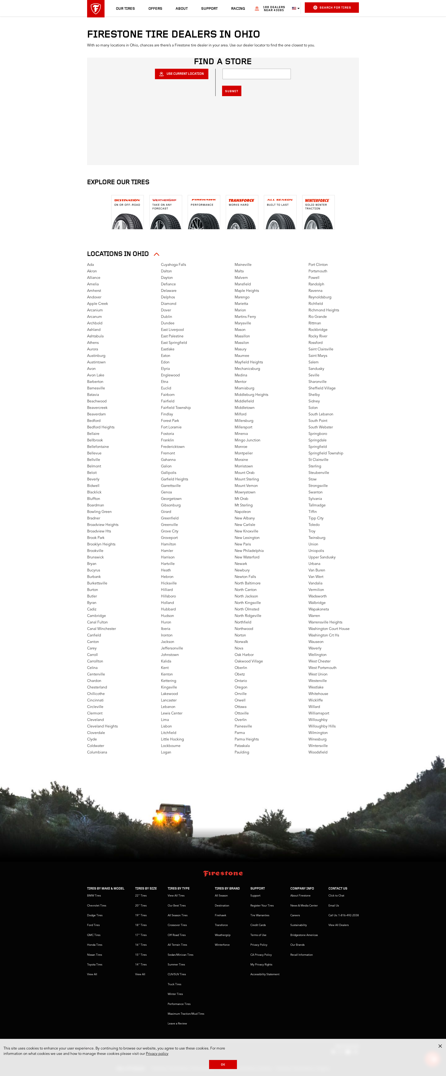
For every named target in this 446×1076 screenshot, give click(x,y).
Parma (240, 733)
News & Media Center (304, 905)
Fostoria (167, 434)
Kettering (168, 681)
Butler (92, 596)
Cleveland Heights (102, 726)
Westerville (317, 681)
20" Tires (141, 905)
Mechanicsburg (247, 369)
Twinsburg (316, 538)
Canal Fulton (97, 622)
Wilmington (318, 733)
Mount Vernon (246, 486)
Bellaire (93, 434)
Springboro (317, 434)
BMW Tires (94, 895)
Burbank (94, 577)
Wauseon (316, 642)
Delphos (168, 297)
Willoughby (318, 720)
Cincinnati (95, 700)
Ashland (94, 330)
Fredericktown (173, 447)
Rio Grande (317, 317)
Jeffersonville (172, 648)
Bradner (93, 518)
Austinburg (96, 356)
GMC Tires (93, 935)
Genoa (166, 492)
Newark (241, 564)
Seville (313, 375)
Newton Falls (245, 577)
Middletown (245, 408)
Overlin (241, 720)
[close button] (440, 1046)
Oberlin (241, 668)
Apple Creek (97, 304)
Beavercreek (97, 408)
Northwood (244, 629)
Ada (90, 265)
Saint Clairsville (320, 349)
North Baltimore (248, 583)
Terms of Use (258, 935)
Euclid (166, 388)
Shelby (314, 395)
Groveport (169, 538)
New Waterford (247, 557)
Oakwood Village (249, 661)
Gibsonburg (171, 505)
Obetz (240, 674)
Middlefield (244, 401)
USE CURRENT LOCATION (185, 74)
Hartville (168, 564)
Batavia (93, 395)
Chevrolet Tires (96, 905)
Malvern (241, 278)
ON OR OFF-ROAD (127, 205)
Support (209, 9)
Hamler (167, 551)
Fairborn (168, 395)
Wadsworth (317, 596)
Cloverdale (96, 733)
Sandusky (316, 369)
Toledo (314, 525)
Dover (166, 310)
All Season (221, 895)
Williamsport (318, 713)
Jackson (167, 642)
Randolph (316, 284)
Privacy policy (157, 1054)
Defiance (168, 284)
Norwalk (241, 642)
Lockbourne (170, 746)
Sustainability (298, 925)
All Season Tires (177, 915)
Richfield (315, 304)
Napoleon (243, 512)
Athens (93, 343)
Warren (314, 616)
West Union (318, 674)
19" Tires (141, 915)
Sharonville (317, 382)
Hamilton (168, 544)
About (182, 9)
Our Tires (125, 9)
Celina (92, 668)
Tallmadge (317, 505)
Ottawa (240, 707)
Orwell (240, 700)
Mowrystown (245, 492)
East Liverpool (172, 330)
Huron (166, 622)
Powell (313, 278)
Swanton (315, 492)
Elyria (165, 369)
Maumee (242, 356)
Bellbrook (95, 440)
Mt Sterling (244, 505)
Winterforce (222, 945)
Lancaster (169, 700)
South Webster (320, 427)
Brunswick (95, 557)
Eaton (165, 356)
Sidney (314, 401)
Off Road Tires (177, 935)
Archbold (94, 323)
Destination (222, 905)
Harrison (168, 557)
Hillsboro (168, 596)
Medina (241, 375)
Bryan (91, 564)
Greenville (169, 525)
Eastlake (167, 349)
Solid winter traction (316, 207)
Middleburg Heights (251, 395)
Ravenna (315, 291)
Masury (240, 349)
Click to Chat (336, 895)
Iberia (165, 629)
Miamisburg (244, 388)
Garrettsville (171, 486)
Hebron (167, 577)
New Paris (243, 544)
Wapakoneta (318, 609)
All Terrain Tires (177, 945)
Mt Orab (241, 499)
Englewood (170, 375)
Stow (312, 479)
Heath (166, 570)
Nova (239, 648)
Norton (240, 635)
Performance (202, 205)
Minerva (241, 434)
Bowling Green (99, 512)
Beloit (92, 473)
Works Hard (239, 205)
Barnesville (96, 388)
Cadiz (91, 609)
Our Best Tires (177, 905)
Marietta (241, 304)
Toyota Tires (94, 964)
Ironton (167, 635)
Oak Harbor (244, 655)
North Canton (246, 590)
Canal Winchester (101, 629)
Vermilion (316, 590)
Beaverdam (96, 414)
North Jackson (246, 596)
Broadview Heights (102, 525)
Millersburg (244, 421)
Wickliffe (315, 700)
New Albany (245, 518)
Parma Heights (247, 739)
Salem (313, 362)
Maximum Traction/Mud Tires (186, 1014)
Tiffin (312, 512)
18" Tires (141, 925)
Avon (91, 369)
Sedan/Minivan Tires (180, 955)
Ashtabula (95, 336)
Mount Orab (245, 473)
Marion (240, 310)
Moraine (241, 460)
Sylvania (315, 499)
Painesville (243, 726)
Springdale (317, 440)
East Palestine (172, 336)
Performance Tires (179, 1004)
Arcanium (95, 310)
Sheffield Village (322, 388)
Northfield (243, 622)
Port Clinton (318, 265)
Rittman (314, 323)
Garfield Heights (174, 479)
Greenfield (170, 518)
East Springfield (174, 343)
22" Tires (141, 895)
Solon (313, 408)
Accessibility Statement (264, 974)
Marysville (243, 323)
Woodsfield (318, 752)
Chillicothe (96, 694)
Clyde (92, 739)
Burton (92, 590)
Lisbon (166, 726)
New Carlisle (245, 525)
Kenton (167, 674)
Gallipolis (168, 473)
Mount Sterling (247, 479)
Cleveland (95, 720)
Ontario (241, 681)
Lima (165, 720)
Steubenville (318, 473)
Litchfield (168, 733)
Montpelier (244, 453)
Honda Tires (94, 945)
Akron (92, 271)
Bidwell (93, 486)
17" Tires (141, 935)
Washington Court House (329, 629)
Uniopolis (316, 551)
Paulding (242, 752)
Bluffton (93, 499)
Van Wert (315, 577)
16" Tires (141, 945)
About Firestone (300, 895)
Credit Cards (258, 925)
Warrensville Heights (325, 622)
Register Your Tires (262, 905)
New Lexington (247, 538)
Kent (165, 668)
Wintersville (318, 746)
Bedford (94, 421)
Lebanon (168, 707)
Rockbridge (318, 330)
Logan (166, 752)
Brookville (95, 551)
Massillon (242, 336)
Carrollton (95, 661)
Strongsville (318, 486)
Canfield (94, 635)
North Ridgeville (248, 616)
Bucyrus (93, 570)
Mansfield (243, 284)
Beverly (93, 479)
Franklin (167, 440)
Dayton (167, 278)
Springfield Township (325, 453)
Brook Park (96, 538)
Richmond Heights (323, 310)
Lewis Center (171, 713)
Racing (238, 9)
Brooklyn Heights (101, 544)
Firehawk (220, 915)
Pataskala (242, 746)
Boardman (95, 505)
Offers (155, 9)
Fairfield (167, 401)
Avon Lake (95, 375)
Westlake (316, 687)
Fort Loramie (171, 427)
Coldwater (95, 746)
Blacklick (94, 492)
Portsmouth (317, 271)
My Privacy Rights (261, 964)
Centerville (96, 674)
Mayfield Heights (249, 362)
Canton (93, 642)
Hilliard (167, 590)
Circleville (95, 707)
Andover (94, 297)
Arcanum (94, 317)
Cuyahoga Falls (173, 265)
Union (313, 544)
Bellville (93, 460)
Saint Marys (317, 356)
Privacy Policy (258, 945)
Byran (91, 603)
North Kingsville (248, 603)
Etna (164, 382)
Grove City (169, 531)
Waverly (314, 648)
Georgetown (171, 499)
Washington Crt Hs (323, 635)
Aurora (92, 349)
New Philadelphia (249, 551)
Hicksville (169, 583)
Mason (240, 330)
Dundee (167, 323)
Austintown (96, 362)
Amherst (94, 291)
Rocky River (317, 336)
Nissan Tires (94, 955)
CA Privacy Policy (261, 955)
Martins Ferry (245, 317)
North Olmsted (247, 609)
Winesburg (317, 739)
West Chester (319, 661)
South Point (317, 421)
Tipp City (316, 518)
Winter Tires (175, 994)
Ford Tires (93, 925)
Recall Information (301, 955)
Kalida (166, 661)
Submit (231, 91)
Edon (165, 362)
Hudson (167, 616)
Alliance (93, 278)
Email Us (333, 905)
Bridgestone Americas (304, 935)
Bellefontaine (98, 447)
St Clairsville (318, 460)
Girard (166, 512)
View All (92, 974)
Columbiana (97, 752)
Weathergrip (222, 935)
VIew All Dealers (338, 925)
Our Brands (297, 945)
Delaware (169, 291)
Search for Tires (335, 7)
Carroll (92, 655)
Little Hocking (172, 739)
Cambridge (96, 616)
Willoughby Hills (322, 726)
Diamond (168, 304)
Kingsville (169, 687)
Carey (92, 648)
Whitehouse (318, 694)
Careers (295, 915)
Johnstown (170, 655)
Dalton (166, 271)
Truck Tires (174, 984)
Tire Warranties (259, 915)
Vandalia (315, 583)
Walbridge (317, 603)
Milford (240, 414)
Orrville (241, 694)
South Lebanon (320, 414)
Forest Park (170, 421)
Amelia (93, 284)
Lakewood (169, 694)
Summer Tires (176, 964)
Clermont (94, 713)
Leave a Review (177, 1023)
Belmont (94, 466)
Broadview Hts (99, 531)
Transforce (221, 925)
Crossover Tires (177, 925)
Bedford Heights (101, 427)
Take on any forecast (162, 207)
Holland (167, 603)
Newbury (242, 570)
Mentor (240, 382)
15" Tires (141, 955)
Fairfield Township (176, 408)
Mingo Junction (247, 440)
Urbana (314, 564)
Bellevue (94, 453)
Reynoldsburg (319, 297)
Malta (239, 271)
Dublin (166, 317)
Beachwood (97, 401)
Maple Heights (247, 291)
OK (223, 1064)
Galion (166, 466)
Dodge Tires (94, 915)
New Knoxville (246, 531)
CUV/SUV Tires (177, 974)
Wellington (317, 655)
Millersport (243, 427)
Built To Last (278, 205)
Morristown (244, 466)
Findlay (167, 414)
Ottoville (242, 713)
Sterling (314, 466)
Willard (314, 707)
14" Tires (141, 964)
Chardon (94, 681)
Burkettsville (97, 583)
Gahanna (168, 460)
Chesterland (97, 687)
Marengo (242, 297)
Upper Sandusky (322, 557)
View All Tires (176, 895)
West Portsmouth (322, 668)
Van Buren (316, 570)
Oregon (241, 687)
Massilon (242, 343)
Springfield (317, 447)
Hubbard (168, 609)
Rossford (315, 343)
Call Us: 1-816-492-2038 (343, 915)
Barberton (95, 382)
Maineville (243, 265)
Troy (311, 531)
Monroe (241, 447)
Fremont (168, 453)
